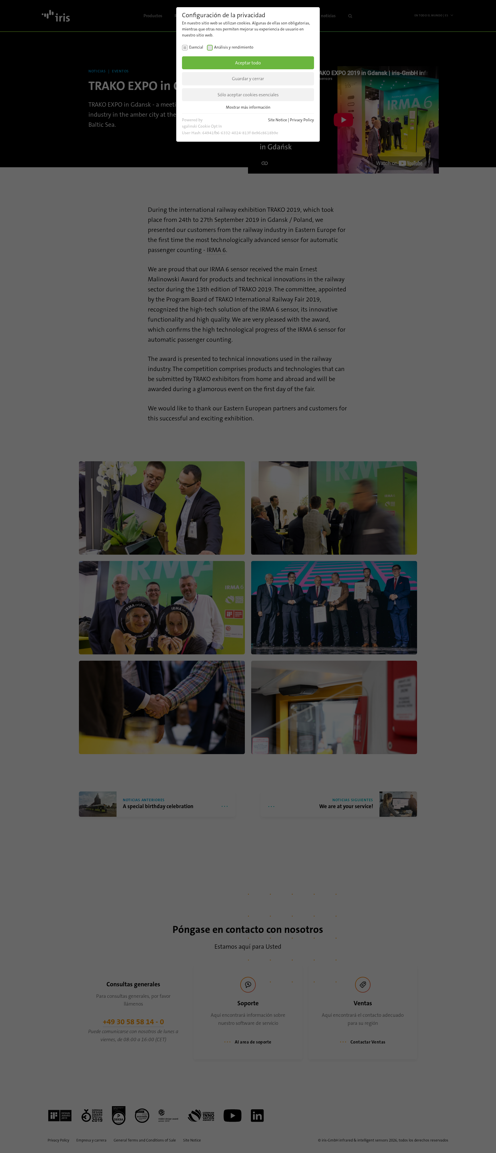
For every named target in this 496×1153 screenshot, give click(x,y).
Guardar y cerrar (248, 79)
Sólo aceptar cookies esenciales (248, 95)
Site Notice (277, 119)
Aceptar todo (248, 63)
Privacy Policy (302, 119)
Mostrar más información (248, 107)
